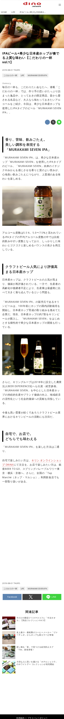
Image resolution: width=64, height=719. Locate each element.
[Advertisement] (32, 519)
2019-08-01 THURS (11, 70)
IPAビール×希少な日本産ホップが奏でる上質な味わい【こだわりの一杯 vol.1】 (30, 57)
